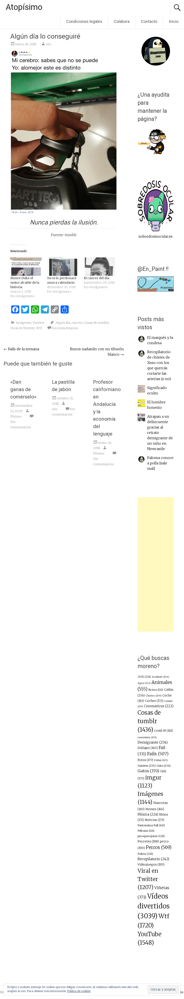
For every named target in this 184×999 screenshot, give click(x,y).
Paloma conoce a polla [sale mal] (160, 463)
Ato (48, 44)
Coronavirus (158, 706)
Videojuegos (151, 864)
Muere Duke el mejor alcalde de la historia (24, 282)
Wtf (39, 328)
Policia (145, 853)
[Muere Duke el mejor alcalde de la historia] (26, 266)
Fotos (145, 760)
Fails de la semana (21, 349)
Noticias (154, 820)
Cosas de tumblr (96, 323)
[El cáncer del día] (100, 266)
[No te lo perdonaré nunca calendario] (63, 266)
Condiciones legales (84, 21)
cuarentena (147, 737)
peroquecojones (151, 836)
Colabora (121, 21)
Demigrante (153, 742)
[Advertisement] (155, 564)
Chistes (154, 695)
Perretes (148, 841)
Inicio (173, 21)
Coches (154, 701)
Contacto (149, 21)
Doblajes (148, 748)
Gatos (148, 770)
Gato (164, 766)
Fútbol (161, 760)
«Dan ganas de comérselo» (23, 389)
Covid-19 (163, 731)
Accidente (160, 676)
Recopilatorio (153, 859)
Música (148, 814)
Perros (158, 847)
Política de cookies (78, 991)
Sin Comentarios (65, 328)
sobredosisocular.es (155, 236)
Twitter (39, 323)
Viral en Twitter (22, 328)
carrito (77, 323)
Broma (155, 689)
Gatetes (147, 766)
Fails (158, 753)
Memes (154, 809)
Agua (144, 683)
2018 (144, 676)
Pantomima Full (151, 825)
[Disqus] (64, 539)
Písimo (16, 416)
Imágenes (23, 323)
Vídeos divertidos (154, 906)
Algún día (62, 323)
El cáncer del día (96, 278)
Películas (146, 830)
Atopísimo (24, 7)
